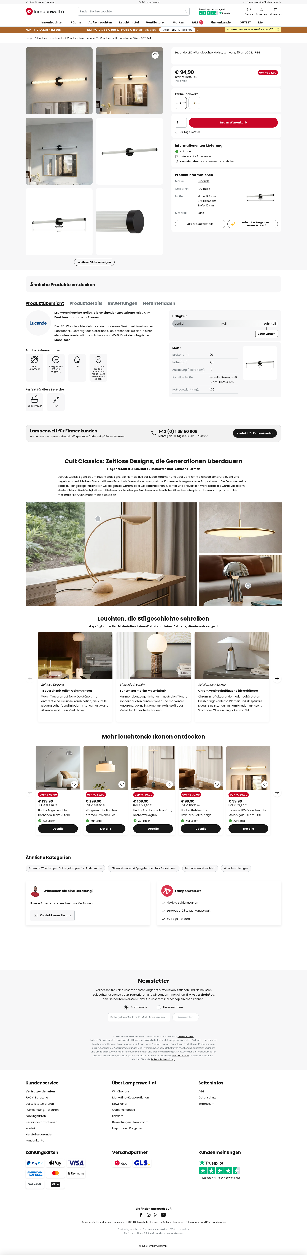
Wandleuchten (75, 38)
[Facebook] (143, 1215)
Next (277, 792)
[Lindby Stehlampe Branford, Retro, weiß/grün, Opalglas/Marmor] (153, 790)
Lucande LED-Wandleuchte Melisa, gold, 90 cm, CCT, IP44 (247, 812)
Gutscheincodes (123, 1110)
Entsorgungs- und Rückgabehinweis (206, 1222)
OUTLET (245, 22)
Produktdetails (86, 303)
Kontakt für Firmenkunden (255, 433)
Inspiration (119, 1128)
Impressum (206, 1104)
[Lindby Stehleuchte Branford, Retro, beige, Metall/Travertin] (201, 790)
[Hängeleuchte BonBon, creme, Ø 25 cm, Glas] (106, 790)
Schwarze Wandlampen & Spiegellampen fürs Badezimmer (65, 868)
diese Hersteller (186, 1036)
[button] (59, 151)
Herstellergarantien (39, 1134)
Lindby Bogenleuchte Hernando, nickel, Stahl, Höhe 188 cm (54, 812)
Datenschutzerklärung (163, 1059)
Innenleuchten (56, 38)
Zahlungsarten (36, 1116)
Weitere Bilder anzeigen (94, 262)
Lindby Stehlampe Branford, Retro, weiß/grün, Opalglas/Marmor (152, 812)
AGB (201, 1091)
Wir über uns (121, 1091)
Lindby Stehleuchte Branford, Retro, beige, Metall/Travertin (196, 812)
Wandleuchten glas (236, 868)
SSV (177, 30)
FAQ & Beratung (37, 1097)
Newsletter (120, 1104)
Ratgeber (135, 1128)
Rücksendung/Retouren (42, 1110)
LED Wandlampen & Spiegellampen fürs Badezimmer (143, 868)
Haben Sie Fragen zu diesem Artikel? (255, 224)
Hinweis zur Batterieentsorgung (167, 1222)
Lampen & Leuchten (36, 38)
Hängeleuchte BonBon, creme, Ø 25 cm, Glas (101, 812)
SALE (194, 22)
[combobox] (133, 11)
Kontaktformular (180, 1055)
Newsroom (140, 1122)
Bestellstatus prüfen (40, 1104)
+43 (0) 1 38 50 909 (177, 431)
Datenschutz (207, 1097)
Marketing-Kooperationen (130, 1097)
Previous (30, 792)
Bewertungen (123, 303)
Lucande (203, 181)
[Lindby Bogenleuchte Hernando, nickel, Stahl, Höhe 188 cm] (58, 790)
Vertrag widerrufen (40, 1091)
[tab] (45, 303)
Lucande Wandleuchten (200, 868)
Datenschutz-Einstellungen (96, 1222)
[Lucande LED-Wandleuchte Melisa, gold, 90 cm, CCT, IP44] (248, 790)
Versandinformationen (41, 1122)
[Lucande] (38, 323)
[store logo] (46, 11)
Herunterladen (159, 303)
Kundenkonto (35, 1140)
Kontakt (31, 1128)
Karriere (117, 1116)
